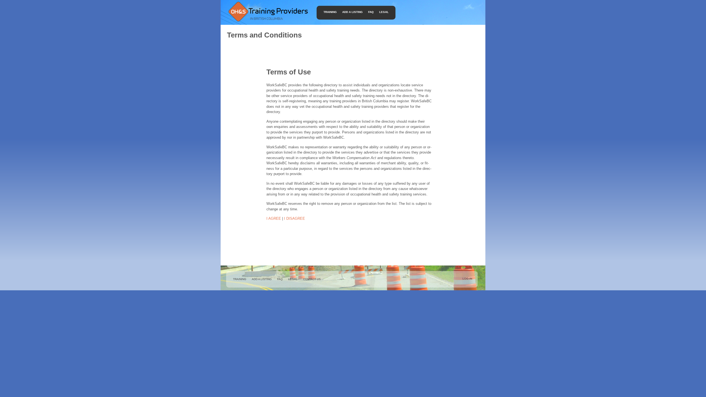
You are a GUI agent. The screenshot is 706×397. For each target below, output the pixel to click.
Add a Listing (352, 12)
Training (330, 12)
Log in (467, 278)
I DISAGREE (294, 218)
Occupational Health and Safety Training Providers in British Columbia (267, 11)
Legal (384, 12)
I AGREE (273, 218)
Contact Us (312, 279)
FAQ (371, 12)
